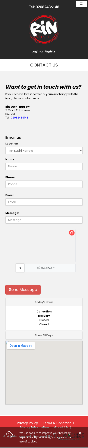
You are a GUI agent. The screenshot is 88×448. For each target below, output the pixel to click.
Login (35, 51)
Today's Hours (44, 302)
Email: (9, 195)
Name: (10, 159)
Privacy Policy (27, 423)
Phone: (10, 177)
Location (11, 143)
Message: (12, 213)
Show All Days (44, 335)
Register (50, 51)
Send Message (23, 289)
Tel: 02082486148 (44, 7)
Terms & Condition (57, 423)
